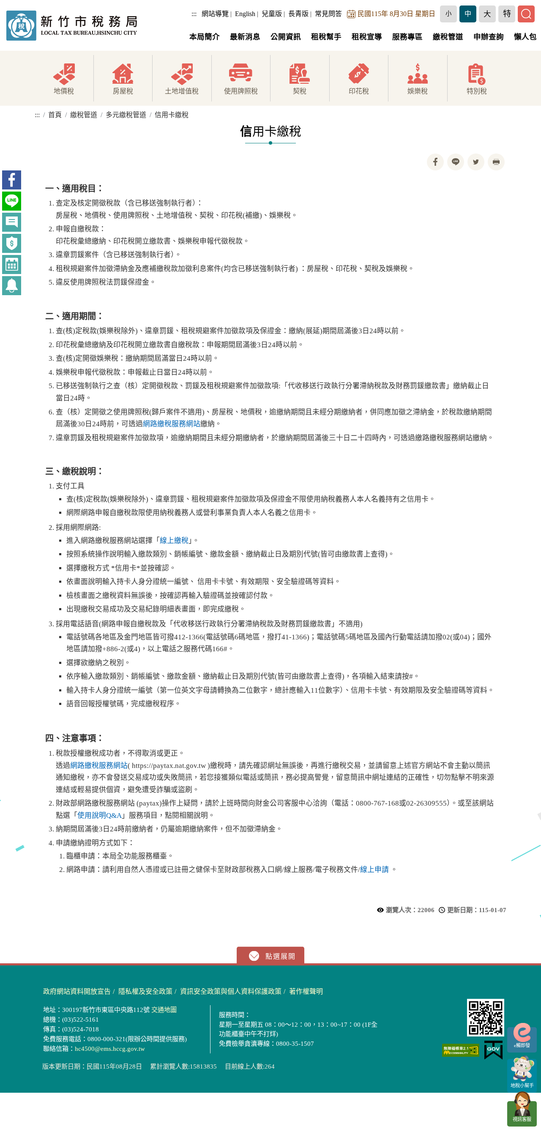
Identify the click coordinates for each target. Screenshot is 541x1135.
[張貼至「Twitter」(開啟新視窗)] (475, 162)
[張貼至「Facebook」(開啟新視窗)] (435, 162)
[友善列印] (496, 162)
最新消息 (245, 37)
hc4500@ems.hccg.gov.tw (110, 1048)
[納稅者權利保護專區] (11, 243)
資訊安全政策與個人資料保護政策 (230, 991)
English (245, 13)
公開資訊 (285, 37)
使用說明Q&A (99, 815)
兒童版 (272, 13)
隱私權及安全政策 (145, 991)
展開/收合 (270, 956)
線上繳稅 (174, 541)
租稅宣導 (367, 37)
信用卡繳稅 (172, 114)
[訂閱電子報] (11, 285)
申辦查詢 (488, 37)
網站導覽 (215, 13)
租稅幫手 (326, 37)
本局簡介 (204, 37)
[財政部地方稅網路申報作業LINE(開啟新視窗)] (11, 201)
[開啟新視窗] (460, 1050)
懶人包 (525, 37)
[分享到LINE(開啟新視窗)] (455, 162)
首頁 (55, 114)
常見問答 (328, 13)
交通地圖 (164, 1009)
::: (194, 13)
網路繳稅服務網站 (171, 424)
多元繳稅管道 (126, 114)
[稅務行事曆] (11, 264)
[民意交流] (11, 222)
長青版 (298, 13)
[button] (448, 14)
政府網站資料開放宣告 (77, 991)
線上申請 (374, 870)
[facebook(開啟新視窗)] (11, 179)
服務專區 (407, 37)
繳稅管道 (448, 37)
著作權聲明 (306, 991)
